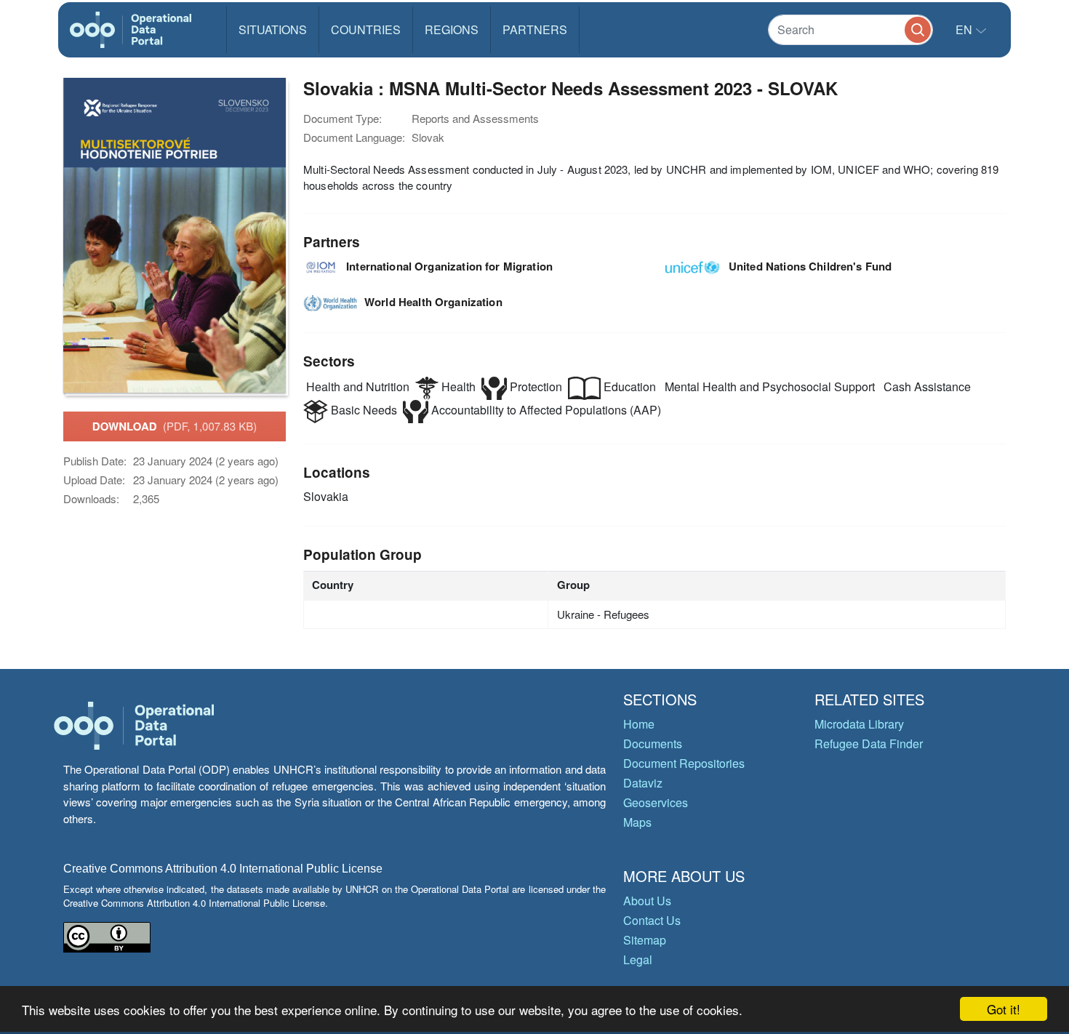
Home (638, 724)
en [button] (965, 29)
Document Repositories (684, 763)
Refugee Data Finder (868, 743)
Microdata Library (859, 724)
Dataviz (642, 782)
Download (174, 426)
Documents (652, 743)
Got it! (1003, 1009)
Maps (637, 822)
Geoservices (655, 802)
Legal (637, 959)
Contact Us (652, 920)
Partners (535, 29)
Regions (452, 29)
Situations (273, 29)
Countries (366, 29)
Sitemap (644, 939)
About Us (647, 900)
